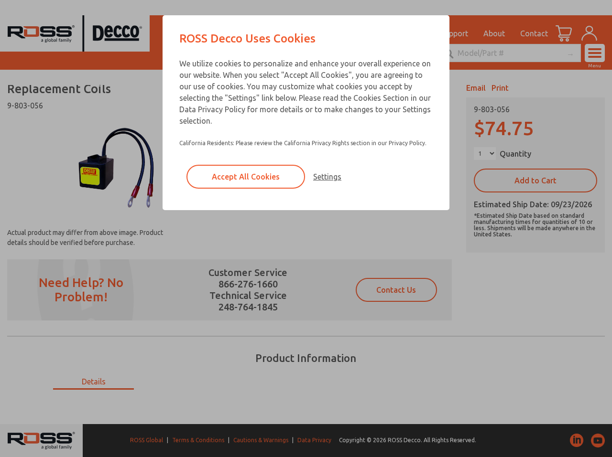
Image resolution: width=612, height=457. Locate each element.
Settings (327, 176)
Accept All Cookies (246, 176)
